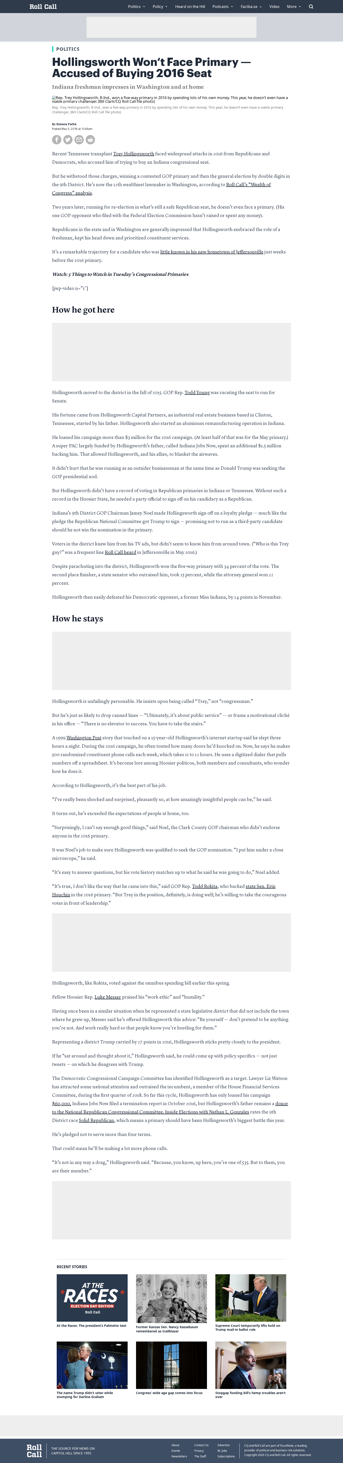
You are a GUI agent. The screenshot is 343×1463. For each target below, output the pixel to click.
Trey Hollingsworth (133, 154)
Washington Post (84, 738)
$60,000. (61, 1104)
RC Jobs (222, 1451)
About (175, 1445)
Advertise (223, 1445)
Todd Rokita (204, 886)
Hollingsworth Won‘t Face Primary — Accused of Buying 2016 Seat (151, 68)
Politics (68, 49)
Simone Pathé (66, 124)
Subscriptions (226, 1456)
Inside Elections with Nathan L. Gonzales (207, 1112)
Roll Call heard (120, 552)
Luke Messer (107, 997)
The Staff (200, 1456)
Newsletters (179, 1456)
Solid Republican (96, 1120)
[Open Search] (311, 6)
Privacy (199, 1451)
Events (176, 1451)
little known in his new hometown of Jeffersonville (211, 252)
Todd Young (197, 393)
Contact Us (201, 1445)
